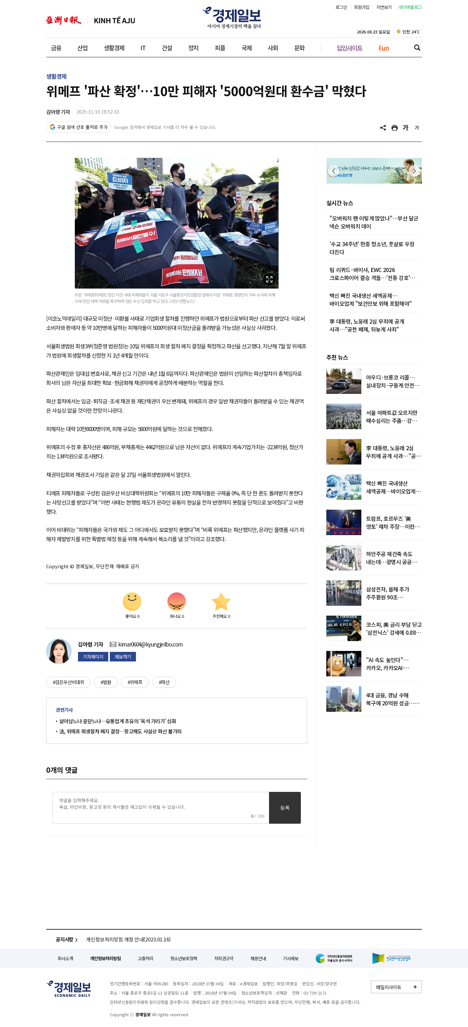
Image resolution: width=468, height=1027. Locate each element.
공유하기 (383, 128)
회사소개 (65, 958)
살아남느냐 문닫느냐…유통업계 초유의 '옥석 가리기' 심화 (117, 721)
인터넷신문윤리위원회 (335, 958)
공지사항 (64, 939)
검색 (417, 47)
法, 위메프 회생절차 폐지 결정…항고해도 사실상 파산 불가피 (120, 731)
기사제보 (290, 958)
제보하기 (123, 656)
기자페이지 (93, 656)
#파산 (164, 682)
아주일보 (64, 20)
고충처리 (145, 958)
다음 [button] (414, 171)
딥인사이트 (349, 47)
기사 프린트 (395, 128)
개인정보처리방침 (105, 958)
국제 (246, 47)
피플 (220, 47)
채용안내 (258, 958)
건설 (167, 47)
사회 (273, 47)
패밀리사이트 (388, 987)
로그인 (341, 7)
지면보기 (384, 7)
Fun (384, 47)
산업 (82, 47)
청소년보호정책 (183, 958)
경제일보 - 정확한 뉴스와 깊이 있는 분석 (68, 989)
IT (142, 47)
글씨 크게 (406, 128)
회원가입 (362, 7)
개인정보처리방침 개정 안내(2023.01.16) (128, 939)
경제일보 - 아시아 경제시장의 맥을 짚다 (234, 17)
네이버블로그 (410, 7)
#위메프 (135, 682)
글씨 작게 (417, 128)
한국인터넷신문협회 (391, 958)
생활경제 (114, 47)
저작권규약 (223, 958)
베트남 (114, 20)
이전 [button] (333, 171)
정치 (193, 47)
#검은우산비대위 (68, 682)
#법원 (106, 682)
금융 (56, 47)
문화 (299, 47)
